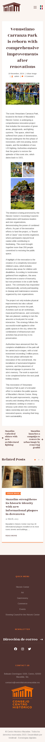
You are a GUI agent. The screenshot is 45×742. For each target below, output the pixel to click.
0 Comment (29, 76)
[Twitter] (29, 649)
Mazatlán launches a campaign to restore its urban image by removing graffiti (32, 439)
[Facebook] (15, 649)
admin (16, 76)
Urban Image (31, 74)
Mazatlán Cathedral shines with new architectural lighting (12, 438)
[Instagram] (23, 649)
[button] (35, 459)
